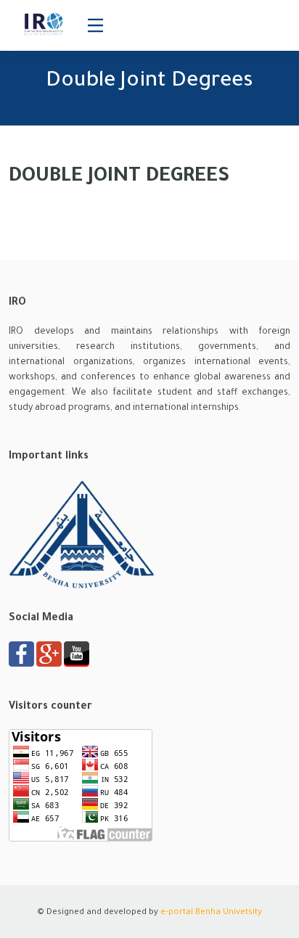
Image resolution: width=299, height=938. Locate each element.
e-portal (176, 913)
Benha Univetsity (228, 913)
